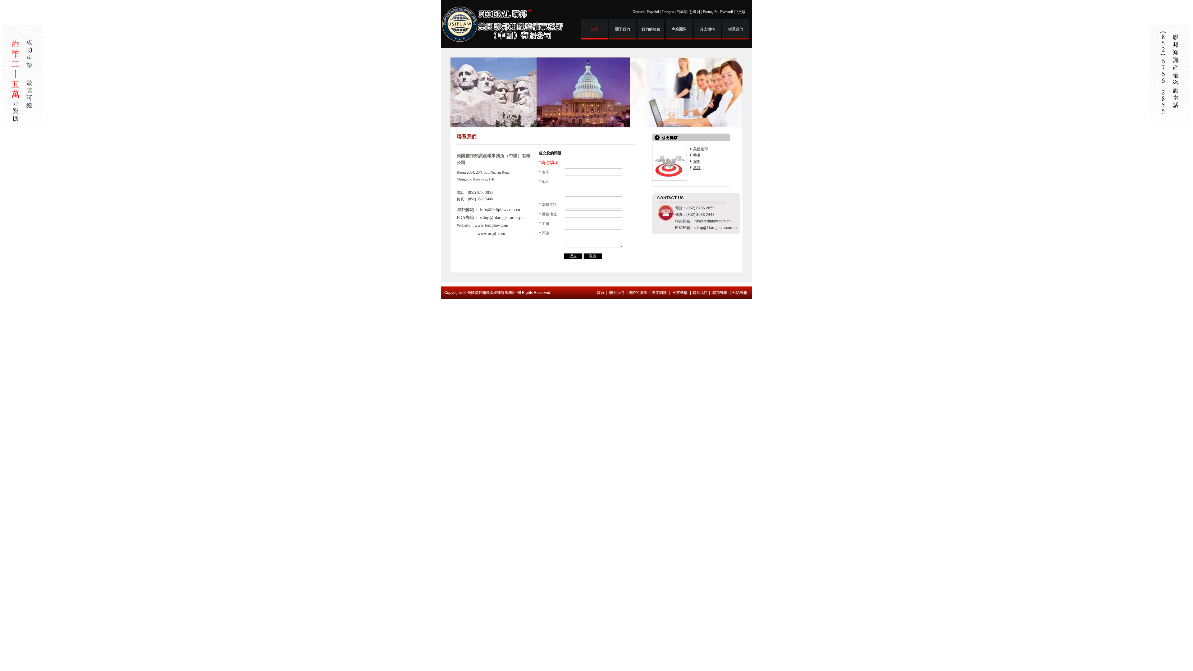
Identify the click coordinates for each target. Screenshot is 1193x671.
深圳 (697, 161)
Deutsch (639, 12)
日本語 (682, 12)
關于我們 (622, 29)
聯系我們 (735, 29)
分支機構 (707, 29)
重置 (592, 256)
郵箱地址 (548, 214)
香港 (697, 155)
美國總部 (700, 149)
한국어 (694, 12)
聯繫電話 (548, 205)
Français (667, 12)
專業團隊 (679, 29)
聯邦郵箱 (719, 292)
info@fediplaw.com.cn (500, 210)
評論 (544, 233)
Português (710, 12)
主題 (544, 223)
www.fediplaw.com (491, 225)
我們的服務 (651, 29)
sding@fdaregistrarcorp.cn (503, 217)
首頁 (594, 29)
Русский (726, 12)
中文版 (740, 12)
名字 (544, 172)
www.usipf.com (491, 233)
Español (653, 12)
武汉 (697, 168)
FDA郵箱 (739, 292)
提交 (573, 256)
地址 (544, 182)
